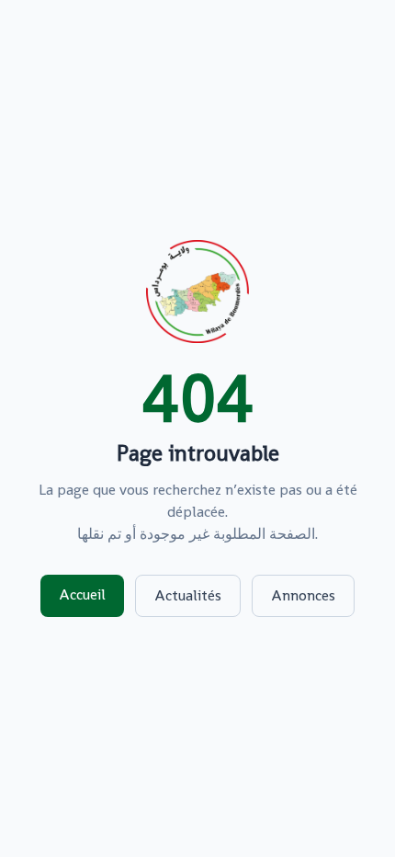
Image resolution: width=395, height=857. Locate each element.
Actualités (187, 595)
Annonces (303, 595)
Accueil (82, 594)
